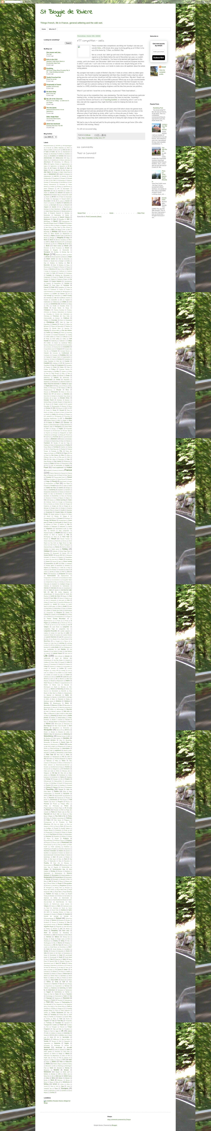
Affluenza (66, 162)
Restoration (68, 877)
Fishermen (61, 459)
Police (48, 818)
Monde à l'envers (57, 719)
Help (67, 534)
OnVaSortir (54, 777)
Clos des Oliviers (67, 330)
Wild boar (58, 1076)
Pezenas (46, 803)
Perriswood (53, 799)
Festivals (53, 451)
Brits (60, 259)
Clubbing (55, 332)
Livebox (68, 664)
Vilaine (54, 1053)
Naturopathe (66, 748)
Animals (70, 178)
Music (62, 744)
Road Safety (51, 883)
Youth (45, 1090)
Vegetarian (57, 1043)
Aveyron (67, 205)
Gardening (52, 489)
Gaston (68, 491)
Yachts (46, 1086)
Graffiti (63, 510)
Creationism (60, 365)
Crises (62, 367)
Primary (64, 836)
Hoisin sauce (55, 549)
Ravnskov (67, 861)
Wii (52, 1076)
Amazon (67, 174)
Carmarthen (57, 283)
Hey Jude (53, 543)
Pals (61, 787)
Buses (45, 269)
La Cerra (69, 614)
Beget (57, 225)
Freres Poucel (61, 479)
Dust (68, 410)
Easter (47, 414)
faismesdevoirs (59, 445)
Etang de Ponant (65, 435)
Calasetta (60, 273)
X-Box (62, 1084)
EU (45, 436)
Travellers (69, 1024)
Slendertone (47, 945)
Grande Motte (59, 512)
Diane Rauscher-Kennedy (51, 383)
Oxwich (60, 783)
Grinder (56, 516)
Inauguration (47, 577)
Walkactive (68, 1061)
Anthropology (54, 182)
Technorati (58, 996)
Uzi (58, 1037)
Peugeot (60, 801)
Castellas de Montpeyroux (62, 291)
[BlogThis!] (98, 135)
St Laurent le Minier (61, 969)
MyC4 (53, 746)
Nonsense (54, 762)
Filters (68, 455)
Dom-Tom (46, 396)
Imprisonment (65, 575)
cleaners (66, 328)
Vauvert (54, 1041)
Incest (47, 579)
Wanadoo (48, 1065)
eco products (48, 416)
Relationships (65, 867)
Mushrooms (54, 744)
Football (69, 467)
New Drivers (68, 752)
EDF (61, 418)
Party (64, 791)
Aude (45, 203)
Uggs (56, 1031)
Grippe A (66, 516)
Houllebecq (69, 559)
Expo (62, 441)
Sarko (70, 910)
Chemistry (46, 316)
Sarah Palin (55, 910)
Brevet (64, 256)
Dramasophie (55, 406)
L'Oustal (53, 614)
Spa (51, 959)
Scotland (46, 922)
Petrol (53, 801)
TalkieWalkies (58, 992)
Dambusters (47, 375)
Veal (60, 1041)
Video (68, 1049)
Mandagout (47, 687)
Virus (54, 1057)
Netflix (53, 752)
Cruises (46, 369)
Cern (47, 304)
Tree (47, 1027)
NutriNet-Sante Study (57, 767)
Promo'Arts (65, 842)
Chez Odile (66, 316)
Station (54, 973)
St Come (67, 965)
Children (46, 320)
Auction (67, 201)
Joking (45, 602)
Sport (57, 963)
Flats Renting (47, 461)
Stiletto (52, 977)
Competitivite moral (49, 349)
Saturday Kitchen (58, 912)
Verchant (47, 1047)
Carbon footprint (56, 281)
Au (54, 201)
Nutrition (67, 767)
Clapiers (67, 326)
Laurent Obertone (51, 637)
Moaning (53, 715)
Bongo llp (61, 243)
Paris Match (47, 791)
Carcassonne (68, 281)
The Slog (50, 1006)
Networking (60, 752)
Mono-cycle (58, 723)
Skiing (62, 940)
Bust (59, 269)
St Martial (54, 971)
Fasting (70, 447)
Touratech (59, 1016)
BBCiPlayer (47, 221)
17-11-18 (48, 147)
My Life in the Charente (54, 99)
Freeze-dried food (59, 477)
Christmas (50, 322)
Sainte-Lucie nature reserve (60, 904)
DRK (54, 408)
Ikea (68, 571)
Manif (55, 687)
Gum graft (58, 522)
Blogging (60, 237)
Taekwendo (68, 990)
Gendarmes (59, 493)
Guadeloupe (62, 520)
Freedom (48, 477)
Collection (62, 340)
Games (61, 487)
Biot (69, 229)
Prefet (60, 834)
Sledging (67, 943)
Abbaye (46, 153)
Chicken (57, 318)
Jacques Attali (59, 594)
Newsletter (47, 756)
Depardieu (67, 379)
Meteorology (60, 709)
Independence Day (51, 582)
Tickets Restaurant (57, 1012)
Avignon (46, 207)
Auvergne (53, 205)
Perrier (45, 799)
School (58, 918)
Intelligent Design (65, 584)
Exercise (54, 439)
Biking (59, 229)
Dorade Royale (57, 402)
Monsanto (67, 723)
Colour (56, 342)
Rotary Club (58, 887)
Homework (56, 553)
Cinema (54, 324)
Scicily (47, 920)
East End (69, 412)
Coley (64, 338)
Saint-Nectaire (60, 902)
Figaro (66, 453)
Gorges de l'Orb (56, 506)
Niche (51, 758)
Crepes (48, 367)
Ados (68, 158)
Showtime (55, 932)
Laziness (66, 637)
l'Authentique (68, 610)
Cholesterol (69, 320)
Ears (62, 412)
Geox (62, 495)
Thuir (56, 1010)
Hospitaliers (68, 557)
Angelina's (56, 178)
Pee (45, 797)
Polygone (67, 820)
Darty (54, 375)
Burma (62, 267)
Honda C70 (65, 553)
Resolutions (55, 875)
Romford (55, 885)
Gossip (63, 508)
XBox (68, 1084)
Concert (46, 353)
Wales (54, 1061)
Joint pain (61, 600)
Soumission (53, 955)
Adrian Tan (47, 160)
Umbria (53, 1033)
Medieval (67, 701)
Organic (67, 779)
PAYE (45, 795)
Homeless (46, 553)
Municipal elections (50, 740)
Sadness (46, 898)
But (63, 269)
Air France (53, 168)
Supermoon (49, 986)
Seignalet (58, 926)
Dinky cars (58, 385)
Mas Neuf (52, 693)
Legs (63, 645)
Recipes (56, 865)
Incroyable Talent (67, 579)
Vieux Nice (66, 1051)
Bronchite (67, 259)
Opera (62, 777)
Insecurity (46, 584)
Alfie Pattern (47, 172)
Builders (52, 263)
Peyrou (68, 801)
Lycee (65, 676)
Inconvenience (56, 579)
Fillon (47, 455)
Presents (48, 836)
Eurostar (55, 436)
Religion (46, 869)
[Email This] (96, 135)
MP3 (69, 736)
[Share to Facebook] (102, 135)
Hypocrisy (54, 567)
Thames (56, 1002)
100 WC (58, 145)
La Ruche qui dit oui (50, 624)
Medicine (58, 701)
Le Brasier (54, 639)
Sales (58, 906)
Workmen (60, 1080)
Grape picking (55, 514)
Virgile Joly (47, 1057)
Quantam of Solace (57, 852)
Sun (61, 983)
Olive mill (63, 773)
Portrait (56, 828)
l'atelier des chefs (57, 610)
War (54, 1065)
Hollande (55, 551)
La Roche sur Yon (65, 622)
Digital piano (49, 385)
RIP (50, 881)
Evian (47, 439)
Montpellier (48, 730)
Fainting (46, 445)
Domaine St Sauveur (63, 400)
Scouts (54, 922)
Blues (70, 239)
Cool (70, 355)
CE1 (61, 299)
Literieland (53, 664)
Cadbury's (62, 271)
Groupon (60, 518)
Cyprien (64, 371)
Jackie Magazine (63, 592)
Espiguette (63, 432)
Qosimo (68, 850)
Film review (54, 455)
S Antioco (59, 895)
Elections (66, 422)
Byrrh (68, 269)
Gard (45, 489)
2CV (55, 149)
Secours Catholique (64, 924)
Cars (52, 287)
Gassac (61, 491)
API (58, 188)
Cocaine (48, 334)
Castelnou (47, 293)
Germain (69, 495)
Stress (70, 979)
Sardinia (63, 910)
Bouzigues (47, 252)
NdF (51, 750)
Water (51, 1068)
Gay (52, 493)
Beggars (64, 225)
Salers (53, 906)
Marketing (60, 689)
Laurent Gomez (67, 635)
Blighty (53, 235)
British (70, 256)
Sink (68, 939)
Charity (46, 308)
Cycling (96, 138)
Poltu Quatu (57, 820)
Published (66, 846)
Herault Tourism (64, 538)
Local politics (66, 666)
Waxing (67, 1068)
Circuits (62, 324)
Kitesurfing (57, 608)
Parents (60, 789)
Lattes (67, 633)
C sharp (46, 271)
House (48, 561)
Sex (61, 928)
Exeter (62, 439)
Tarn (51, 994)
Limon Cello (54, 662)
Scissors (61, 920)
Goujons (69, 508)
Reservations (58, 873)
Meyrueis (69, 709)
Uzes (100, 138)
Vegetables (47, 1043)
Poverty (57, 832)
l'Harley (67, 612)
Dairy (63, 373)
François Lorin (52, 475)
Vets (56, 1049)
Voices (58, 1059)
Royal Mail (58, 891)
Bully (54, 265)
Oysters (48, 785)
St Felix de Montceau (50, 967)
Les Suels (54, 651)
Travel (61, 1025)
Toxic (60, 1018)
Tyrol (51, 1031)
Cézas (70, 304)
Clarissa (46, 328)
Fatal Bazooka (54, 449)
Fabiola (68, 441)
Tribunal (62, 1027)
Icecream (61, 569)
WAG (70, 1059)
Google (60, 502)
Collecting (54, 340)
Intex (60, 588)
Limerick (67, 660)
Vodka (52, 1059)
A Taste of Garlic (49, 151)
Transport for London (50, 1024)
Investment (67, 588)
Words (45, 1080)
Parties (56, 791)
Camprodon (47, 277)
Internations (66, 586)
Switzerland (51, 990)
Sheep (68, 928)
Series (48, 928)
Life (46, 655)
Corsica (59, 359)
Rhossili (63, 879)
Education (68, 418)
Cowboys (55, 363)
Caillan (48, 273)
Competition (89, 138)
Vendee (66, 1045)
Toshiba (51, 1016)
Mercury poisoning (65, 707)
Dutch (45, 412)
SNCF (70, 947)
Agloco (46, 166)
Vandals (46, 1041)
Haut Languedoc (64, 530)
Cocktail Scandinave (59, 334)
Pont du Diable (58, 824)
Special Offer (53, 961)
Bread (47, 256)
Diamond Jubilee (65, 381)
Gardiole (60, 489)
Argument (47, 194)
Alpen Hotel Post (65, 172)
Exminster (69, 439)
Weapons (46, 1070)
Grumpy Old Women (50, 520)
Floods (46, 463)
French (69, 477)
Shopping (54, 930)
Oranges (55, 779)
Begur (70, 225)
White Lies (66, 1074)
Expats (48, 441)
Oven (47, 783)
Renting (53, 871)
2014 (45, 149)
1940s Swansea (59, 147)
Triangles (54, 1027)
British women (50, 259)
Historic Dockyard (65, 545)
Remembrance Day (59, 869)
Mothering (67, 734)
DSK (65, 408)
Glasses (51, 500)
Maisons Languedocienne (62, 682)
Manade (66, 685)
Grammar (69, 510)
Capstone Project (62, 279)
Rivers (61, 881)
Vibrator (62, 1049)
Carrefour (66, 285)
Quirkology (47, 857)
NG (63, 756)
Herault (46, 538)
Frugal (70, 481)
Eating (54, 414)
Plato (68, 812)
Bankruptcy (57, 215)
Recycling (64, 865)
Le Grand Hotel (63, 639)
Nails (68, 746)
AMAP (61, 174)
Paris (67, 789)
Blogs (68, 237)
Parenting (49, 789)
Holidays (47, 551)
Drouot (60, 408)
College (70, 340)
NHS (68, 756)
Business (52, 269)
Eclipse (68, 414)
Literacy (46, 664)
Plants (53, 812)
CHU (61, 322)
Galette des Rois (51, 487)
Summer (54, 983)
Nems (65, 750)
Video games (48, 1051)
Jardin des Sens (55, 596)
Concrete (55, 353)
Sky (54, 943)
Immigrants (62, 573)
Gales (70, 485)
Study (56, 981)
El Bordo (49, 422)
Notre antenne (48, 764)
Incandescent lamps (66, 577)
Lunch (58, 676)
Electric (46, 424)
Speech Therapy (65, 961)
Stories (64, 977)
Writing (46, 1084)
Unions (59, 1033)
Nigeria (70, 758)
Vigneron (46, 1053)
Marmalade (55, 691)
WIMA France (68, 1076)
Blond (45, 239)
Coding (70, 334)
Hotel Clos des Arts (51, 559)
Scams (60, 914)
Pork (61, 826)
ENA (47, 428)
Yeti (57, 1086)
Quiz (54, 857)
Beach (55, 221)
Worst (45, 1082)
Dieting (64, 383)
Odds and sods (48, 771)
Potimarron (58, 830)
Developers (55, 381)
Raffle (45, 859)
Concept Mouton (65, 351)
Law (60, 637)
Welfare (46, 1074)
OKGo (57, 771)
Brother (46, 261)
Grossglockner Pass (49, 518)
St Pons (61, 971)
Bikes (53, 229)
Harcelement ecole (61, 528)
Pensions (51, 797)
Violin (63, 1055)
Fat (47, 449)
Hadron (62, 524)
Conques (54, 355)
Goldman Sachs (51, 502)
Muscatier (55, 742)
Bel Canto (49, 227)
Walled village (57, 1063)
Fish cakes (52, 459)
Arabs (45, 192)
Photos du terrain (51, 79)
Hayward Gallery (48, 532)
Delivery (56, 377)
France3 (63, 473)
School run (69, 918)
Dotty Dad (67, 402)
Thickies (53, 1008)
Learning (61, 643)
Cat (69, 293)
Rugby (56, 893)
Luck (52, 676)
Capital (53, 279)
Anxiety (59, 186)
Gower (57, 510)
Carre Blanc (56, 285)
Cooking (63, 355)
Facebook (47, 443)
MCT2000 (62, 697)
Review (48, 879)
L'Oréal (46, 614)
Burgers (55, 267)
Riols (45, 881)
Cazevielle (54, 299)
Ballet (70, 209)
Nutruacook (47, 768)
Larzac (53, 633)
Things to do (61, 1008)
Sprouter (53, 965)
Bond (54, 243)
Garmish (67, 489)
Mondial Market (53, 721)
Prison (48, 838)
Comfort (58, 345)
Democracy (66, 377)
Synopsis (60, 990)
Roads (60, 883)
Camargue (69, 273)
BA (60, 207)
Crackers (67, 363)
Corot (53, 359)
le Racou (65, 641)
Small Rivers (53, 947)
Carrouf (46, 287)
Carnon (46, 285)
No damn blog (51, 92)
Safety (55, 898)
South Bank (68, 957)
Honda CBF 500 (60, 555)
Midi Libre (67, 711)
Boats (52, 241)
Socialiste (67, 949)
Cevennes (54, 304)
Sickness (60, 934)
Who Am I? (52, 29)
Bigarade (46, 229)
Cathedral (49, 297)
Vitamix (46, 1059)
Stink (58, 977)
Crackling (46, 365)
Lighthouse (47, 658)
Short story (65, 930)
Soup (60, 955)
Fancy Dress (47, 447)
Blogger (52, 237)
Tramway (49, 1022)
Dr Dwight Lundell (57, 404)
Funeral (46, 485)
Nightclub (49, 760)
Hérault (53, 539)
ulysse (70, 1031)
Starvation (47, 973)
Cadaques (54, 271)
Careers (48, 283)
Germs (55, 498)
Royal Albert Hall (61, 889)
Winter (61, 1078)
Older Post (140, 213)
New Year (49, 754)
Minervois (52, 713)
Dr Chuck (46, 404)
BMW (47, 241)
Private (57, 838)
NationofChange (54, 748)
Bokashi (48, 243)
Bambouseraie (66, 211)
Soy (47, 959)
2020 (50, 149)
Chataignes (47, 310)
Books (66, 246)
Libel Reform (68, 651)
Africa (45, 164)
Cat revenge (47, 295)
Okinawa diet (66, 771)
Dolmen (59, 394)
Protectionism (47, 844)
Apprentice (47, 190)
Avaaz (60, 205)
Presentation (68, 834)
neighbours (58, 750)
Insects (68, 582)
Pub (59, 844)
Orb (61, 779)
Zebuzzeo (52, 1090)
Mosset (53, 732)
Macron (62, 678)
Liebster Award (57, 653)
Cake (53, 273)
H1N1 (55, 524)
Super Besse (68, 983)
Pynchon (67, 848)
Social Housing (57, 949)
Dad (47, 373)
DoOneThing (47, 402)
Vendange (57, 1045)
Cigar (67, 322)
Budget (61, 261)
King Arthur (49, 608)
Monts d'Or (60, 730)
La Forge (67, 616)
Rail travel (53, 859)
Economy (67, 416)
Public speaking (55, 846)
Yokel (68, 1086)
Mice (47, 711)
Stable (68, 971)
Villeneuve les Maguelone (51, 1055)
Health (58, 532)
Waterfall (59, 1068)
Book (47, 246)
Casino (61, 289)
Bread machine (56, 256)
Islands (57, 590)
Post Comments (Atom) (93, 217)
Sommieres (67, 953)
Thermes (46, 1008)
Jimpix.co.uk (68, 598)
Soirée (51, 953)
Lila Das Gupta (58, 660)
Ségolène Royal (48, 926)
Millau (45, 713)
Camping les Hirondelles (62, 275)
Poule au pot (68, 830)
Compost (59, 349)
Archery (52, 192)
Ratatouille (53, 861)
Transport (67, 1022)
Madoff (53, 680)
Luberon (46, 676)
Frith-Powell (63, 481)
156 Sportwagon (67, 145)
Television (66, 998)
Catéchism (57, 295)
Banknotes (47, 215)
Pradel (63, 832)
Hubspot (69, 563)
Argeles (68, 192)
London (61, 668)
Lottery (51, 672)
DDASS (61, 375)
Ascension (69, 196)
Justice (55, 604)
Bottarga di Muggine (51, 250)
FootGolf (48, 470)
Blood (51, 239)
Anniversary (61, 180)
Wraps (51, 1082)
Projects (48, 842)
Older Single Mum (52, 117)
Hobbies (46, 549)
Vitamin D (67, 1057)
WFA (59, 1074)
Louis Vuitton (68, 672)
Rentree (60, 871)
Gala (65, 485)
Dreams (64, 406)
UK (62, 1031)
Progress (69, 840)
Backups (46, 209)
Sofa (45, 953)
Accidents (53, 156)
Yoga (62, 1086)
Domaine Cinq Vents (64, 396)
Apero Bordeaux (49, 188)
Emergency (58, 426)
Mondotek (63, 721)
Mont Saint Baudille (60, 725)
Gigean (61, 498)
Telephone (58, 998)
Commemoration (67, 345)
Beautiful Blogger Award (50, 223)
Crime (55, 367)
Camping (48, 275)
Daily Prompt (55, 373)
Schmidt (66, 916)
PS (55, 844)
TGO (48, 1002)
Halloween (63, 526)
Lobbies (58, 666)
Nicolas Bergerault (60, 758)
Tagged (48, 992)
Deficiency (47, 377)
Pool (51, 826)
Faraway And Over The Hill (54, 125)
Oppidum (69, 777)
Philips (45, 806)
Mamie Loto (56, 685)
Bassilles (61, 219)
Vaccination (65, 1037)
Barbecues (47, 219)
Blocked (68, 235)
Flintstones (67, 461)
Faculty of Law (58, 443)
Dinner (65, 385)
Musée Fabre (65, 742)
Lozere (67, 674)
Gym (70, 522)
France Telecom (54, 473)
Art (52, 197)
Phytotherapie (48, 808)
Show (45, 932)
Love (61, 674)
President (56, 836)
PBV (50, 795)
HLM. (68, 547)
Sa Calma (67, 895)
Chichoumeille (48, 318)
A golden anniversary (52, 86)
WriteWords (66, 1082)
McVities (69, 697)
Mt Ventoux (47, 738)
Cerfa (70, 301)
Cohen (58, 336)
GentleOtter (55, 495)
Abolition (67, 153)
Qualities (46, 852)
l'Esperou (59, 612)
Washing (60, 1065)
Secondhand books (49, 924)
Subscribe (158, 57)
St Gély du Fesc (63, 967)
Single (52, 939)
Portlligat (48, 828)
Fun (57, 483)
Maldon (46, 685)
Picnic (48, 810)
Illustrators (53, 573)
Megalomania (57, 703)
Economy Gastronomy (50, 418)
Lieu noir (67, 653)
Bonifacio (69, 243)
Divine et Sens (65, 392)
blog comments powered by (119, 1119)
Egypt (64, 420)
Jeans (61, 598)
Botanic (67, 248)
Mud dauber (57, 738)
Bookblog (49, 68)
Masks (60, 693)
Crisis (68, 367)
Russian (52, 895)
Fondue (67, 465)
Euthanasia (68, 436)
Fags (68, 443)
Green (70, 514)
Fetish (51, 453)
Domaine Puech (49, 400)
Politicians (69, 818)
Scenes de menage (51, 916)
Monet (70, 721)
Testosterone (68, 1000)
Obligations (56, 768)
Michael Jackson (56, 711)
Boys (83, 138)
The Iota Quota (51, 108)
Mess (45, 709)
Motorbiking (48, 736)
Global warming (60, 500)
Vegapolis (67, 1041)
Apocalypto (66, 188)
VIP (69, 1055)
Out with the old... (164, 149)
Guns (65, 522)
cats (55, 297)
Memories (47, 705)
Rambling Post (158, 108)
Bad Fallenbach (55, 209)
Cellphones (56, 301)
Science (54, 920)
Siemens (48, 936)
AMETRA (56, 176)
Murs (60, 740)
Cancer (61, 277)
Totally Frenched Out (53, 77)
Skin (68, 940)
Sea (68, 922)
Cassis (68, 289)
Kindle (65, 606)
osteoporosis (68, 781)
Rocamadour (68, 883)
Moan (47, 715)
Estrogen (55, 435)
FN (47, 465)
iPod (45, 590)
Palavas (55, 787)
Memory (54, 705)
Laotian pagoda (65, 631)
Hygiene (46, 567)
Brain (64, 254)
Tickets (46, 1012)
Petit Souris (63, 799)
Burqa (68, 267)
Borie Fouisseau (57, 248)
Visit (60, 1057)
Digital (70, 383)
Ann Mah (53, 180)
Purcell (61, 848)
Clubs (62, 332)
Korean (70, 608)
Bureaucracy (47, 267)
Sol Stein (58, 953)
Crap (52, 365)
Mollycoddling (62, 717)
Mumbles (66, 738)
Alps (45, 174)
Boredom (46, 248)
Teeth (65, 996)
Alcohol (58, 170)
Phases (55, 803)
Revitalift (55, 879)
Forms (55, 470)
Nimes (64, 760)
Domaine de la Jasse (50, 398)
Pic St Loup (68, 808)
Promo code (56, 842)
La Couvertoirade (58, 616)
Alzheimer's (52, 174)
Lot (69, 670)
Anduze (64, 176)
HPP (57, 563)
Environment (56, 430)
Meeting (46, 703)
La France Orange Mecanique (54, 618)
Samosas (55, 908)
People (68, 797)
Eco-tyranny (58, 416)
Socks (68, 951)
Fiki (71, 453)
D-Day (70, 371)
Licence (48, 653)
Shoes (46, 930)
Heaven (60, 534)
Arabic (68, 190)
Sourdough (53, 957)
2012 (68, 147)
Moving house (61, 736)
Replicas (67, 871)
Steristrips (63, 975)
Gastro (46, 493)
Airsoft (62, 168)
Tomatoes (53, 1014)
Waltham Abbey (67, 1063)
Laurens (58, 635)
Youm (56, 1088)
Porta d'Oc (69, 826)
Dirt (69, 387)
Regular (56, 867)
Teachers (69, 994)
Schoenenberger (48, 918)
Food (46, 467)
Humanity (59, 565)
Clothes (48, 332)
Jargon (65, 596)
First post (61, 457)
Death (68, 375)
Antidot (52, 186)
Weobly (53, 1074)
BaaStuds (67, 207)
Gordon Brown (59, 504)
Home (44, 29)
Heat (53, 534)
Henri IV (56, 536)
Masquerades (68, 693)
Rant (65, 859)
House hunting (67, 561)
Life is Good (58, 656)
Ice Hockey (53, 569)
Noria (60, 762)
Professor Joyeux (59, 840)
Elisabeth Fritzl (48, 426)
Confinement (65, 353)
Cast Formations (48, 291)
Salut (47, 908)
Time (68, 1012)
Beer (52, 225)
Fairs (52, 445)
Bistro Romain (55, 233)
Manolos (63, 687)
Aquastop (60, 190)
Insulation (54, 584)
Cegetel (67, 299)
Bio (64, 229)
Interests (46, 586)
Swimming (62, 988)
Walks (48, 1064)
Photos (66, 806)
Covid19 (46, 363)
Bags (64, 209)
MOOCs (67, 730)
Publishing (47, 848)
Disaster (58, 389)
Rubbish (48, 893)
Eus (62, 436)
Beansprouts (65, 221)
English (61, 428)
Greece (64, 514)
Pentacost (60, 797)
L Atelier (48, 610)
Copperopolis (66, 357)
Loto (45, 672)
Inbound (55, 577)
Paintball (69, 785)
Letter (60, 651)
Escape (55, 432)
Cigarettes (47, 324)
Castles (54, 293)
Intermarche (55, 586)
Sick (54, 934)
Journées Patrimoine (64, 602)
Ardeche (60, 192)
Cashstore (53, 289)
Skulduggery (47, 943)
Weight (57, 1072)
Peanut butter (59, 795)
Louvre (55, 674)
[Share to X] (100, 135)
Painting (48, 787)
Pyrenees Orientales (50, 850)
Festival (63, 449)
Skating (55, 940)
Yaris (51, 1086)
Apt (54, 190)
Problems (66, 838)
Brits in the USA (52, 59)
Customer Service (64, 369)
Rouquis (67, 887)
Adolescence (59, 158)
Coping (48, 357)
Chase (67, 308)
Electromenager (54, 424)
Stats (59, 973)
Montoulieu (66, 727)
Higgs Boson (63, 543)
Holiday (65, 549)
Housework (49, 563)
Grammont (49, 512)
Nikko (56, 760)
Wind (47, 1078)
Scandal (67, 914)
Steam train (66, 973)
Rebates (66, 863)
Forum (60, 470)
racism (61, 857)
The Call (48, 54)
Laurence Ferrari (48, 635)
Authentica (66, 203)
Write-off (58, 1082)
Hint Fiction (53, 545)
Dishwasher (54, 392)
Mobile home (62, 715)
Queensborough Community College (54, 855)
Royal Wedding (67, 891)
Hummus (67, 565)
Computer (54, 351)
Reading (46, 863)
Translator (58, 1022)
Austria (59, 203)
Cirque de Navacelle (57, 326)
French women (51, 479)
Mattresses (47, 697)
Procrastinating (48, 840)
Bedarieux (69, 223)
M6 (56, 678)
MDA (47, 699)
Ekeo (70, 420)
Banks (67, 215)
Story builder (54, 979)
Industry (61, 582)
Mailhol (68, 680)
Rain (60, 859)
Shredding (66, 932)
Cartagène (61, 287)
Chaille (54, 305)
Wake (47, 1061)
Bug (45, 263)
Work (52, 1080)
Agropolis (62, 166)
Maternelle (58, 695)
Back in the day (51, 93)
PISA (62, 810)
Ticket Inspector (65, 1010)
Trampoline (69, 1020)
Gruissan (67, 518)
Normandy (67, 762)
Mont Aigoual (48, 725)
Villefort (67, 1053)
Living (45, 666)
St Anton (60, 965)
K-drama (62, 604)
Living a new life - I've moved (164, 127)
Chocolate (54, 320)
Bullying (61, 265)
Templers (46, 1000)
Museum (46, 744)
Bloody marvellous (61, 239)
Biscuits (64, 231)
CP (61, 363)
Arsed (47, 196)
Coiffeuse (65, 336)
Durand (61, 410)
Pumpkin (54, 848)
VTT (104, 138)
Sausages (47, 914)
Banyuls (55, 217)
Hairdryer (46, 526)
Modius (53, 717)
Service (55, 928)
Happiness (49, 528)
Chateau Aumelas (59, 310)
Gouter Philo (49, 510)
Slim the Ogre (57, 945)
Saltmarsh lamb (67, 906)
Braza (70, 254)
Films (62, 455)
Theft (68, 1006)
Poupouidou (49, 832)
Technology (49, 996)
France (68, 470)
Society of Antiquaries (57, 951)
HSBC (63, 563)
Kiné (70, 606)
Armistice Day (56, 194)
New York (60, 754)
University (67, 1033)
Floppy (52, 463)
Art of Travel (60, 196)
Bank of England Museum (52, 213)
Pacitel (55, 785)
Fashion (63, 447)
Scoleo (68, 920)
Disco (67, 389)
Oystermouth (68, 783)
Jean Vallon (53, 598)
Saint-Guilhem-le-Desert (59, 899)
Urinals (46, 1035)
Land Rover (55, 626)
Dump (54, 410)
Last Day (60, 633)
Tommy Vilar (62, 1014)
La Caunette (61, 614)
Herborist (57, 541)
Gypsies (48, 524)
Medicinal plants (48, 701)
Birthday (55, 231)
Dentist (58, 379)
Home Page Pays (65, 551)
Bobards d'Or (61, 241)
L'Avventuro (49, 612)
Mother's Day (48, 734)
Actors (68, 156)
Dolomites (67, 394)
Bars (54, 219)
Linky (68, 662)
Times (45, 1014)
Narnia (45, 748)
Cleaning (46, 330)
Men (60, 705)
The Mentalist (47, 1004)
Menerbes (67, 705)
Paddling (62, 785)
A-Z (59, 151)
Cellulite (64, 301)
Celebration (47, 301)
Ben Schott (66, 227)
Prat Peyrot (53, 834)
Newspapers (56, 756)
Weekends (47, 1072)
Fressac (70, 479)
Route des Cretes (49, 889)
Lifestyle (67, 656)
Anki (47, 180)
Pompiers (61, 822)
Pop (56, 826)
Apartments (66, 186)
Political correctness (57, 818)
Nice (45, 758)
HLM (63, 547)
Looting (63, 670)
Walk (61, 1061)
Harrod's (52, 530)
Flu (71, 463)
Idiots (57, 571)
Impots (70, 573)
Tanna (45, 994)
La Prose (65, 620)
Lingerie (62, 662)
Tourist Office (68, 1016)
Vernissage (59, 1047)
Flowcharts (65, 463)
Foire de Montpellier (56, 465)
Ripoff (55, 881)
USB (55, 1035)
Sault (68, 912)
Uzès (99, 48)
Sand (63, 908)
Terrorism (59, 1000)
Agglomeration (66, 164)
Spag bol (57, 959)
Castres (62, 293)
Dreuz (70, 406)
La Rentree (54, 622)
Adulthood (55, 160)
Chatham (69, 312)
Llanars (52, 666)
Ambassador (47, 176)
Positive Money (48, 830)
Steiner (46, 975)
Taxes (57, 994)
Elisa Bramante (65, 424)
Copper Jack (56, 357)
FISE (68, 457)
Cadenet (69, 271)
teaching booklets (111, 100)
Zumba (52, 1092)
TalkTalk (67, 992)
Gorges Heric (54, 508)
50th (68, 149)
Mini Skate (69, 713)
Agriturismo (54, 166)
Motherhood (58, 734)
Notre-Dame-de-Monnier (62, 764)
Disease (46, 392)
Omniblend (62, 775)
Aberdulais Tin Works (57, 153)
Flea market (57, 461)
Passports (66, 793)
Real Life (56, 863)
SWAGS (46, 988)
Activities (61, 156)
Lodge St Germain (50, 668)
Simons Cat (66, 936)
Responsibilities (65, 875)
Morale (46, 732)
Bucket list (54, 261)
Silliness (57, 936)
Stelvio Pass (54, 975)
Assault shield (66, 198)
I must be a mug (64, 567)
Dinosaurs (53, 387)
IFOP (63, 571)
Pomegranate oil (49, 822)
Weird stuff (66, 1072)
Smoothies (63, 947)
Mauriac (54, 697)
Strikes (49, 981)
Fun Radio (67, 483)
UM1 (47, 1033)
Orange (48, 779)
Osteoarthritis (58, 781)
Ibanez (46, 569)
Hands (70, 526)
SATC (48, 912)
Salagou (46, 906)
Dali (69, 373)
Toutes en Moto (51, 1018)
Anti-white (62, 184)
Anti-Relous (64, 182)
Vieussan (57, 1051)
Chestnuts (56, 316)
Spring (63, 963)
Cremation (69, 365)
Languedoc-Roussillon (50, 631)
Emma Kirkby (68, 426)
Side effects (68, 934)
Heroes (64, 541)
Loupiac (48, 674)
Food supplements (58, 467)
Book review (57, 245)
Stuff (63, 981)
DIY (53, 394)
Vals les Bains (66, 1039)
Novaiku (46, 767)
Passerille (57, 793)
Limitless (46, 662)
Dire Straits (62, 387)
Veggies (66, 1043)
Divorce (46, 394)
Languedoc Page (49, 629)
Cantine (46, 279)
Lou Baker (59, 672)
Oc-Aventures (65, 768)
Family (68, 445)
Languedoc (66, 626)
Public (64, 844)
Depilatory (46, 381)
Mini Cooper (60, 713)
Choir (61, 320)
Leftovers (57, 645)
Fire (55, 457)
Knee (64, 608)
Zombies (64, 1090)
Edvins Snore (51, 420)
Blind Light (60, 235)
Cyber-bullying (48, 371)
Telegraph (49, 998)
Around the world (67, 194)
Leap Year (54, 643)
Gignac (68, 498)
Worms (68, 1080)
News (67, 754)
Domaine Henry (64, 398)
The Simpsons (58, 1004)
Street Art (63, 979)
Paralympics (68, 787)
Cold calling (55, 338)
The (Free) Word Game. (53, 118)
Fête (60, 451)
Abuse (45, 156)
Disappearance (48, 389)
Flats (68, 459)
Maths (67, 695)
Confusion (47, 355)
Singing (46, 939)
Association (47, 201)
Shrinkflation (47, 934)
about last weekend (53, 124)
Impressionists (51, 575)
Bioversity (46, 231)
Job (47, 600)
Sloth (65, 945)
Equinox (48, 432)
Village (60, 1053)
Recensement (48, 865)
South (60, 957)
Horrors (54, 557)
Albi (52, 170)
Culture (53, 369)
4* (59, 149)
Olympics (53, 775)
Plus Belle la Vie (60, 816)
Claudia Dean (56, 328)
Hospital (60, 557)
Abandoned (66, 151)
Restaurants (48, 877)
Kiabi (59, 606)
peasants (67, 795)
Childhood (66, 318)
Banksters (46, 217)
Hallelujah (54, 526)
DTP (70, 408)
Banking (67, 213)
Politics (48, 820)
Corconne (46, 359)
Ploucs (64, 814)
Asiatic (48, 198)
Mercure (55, 707)
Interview (53, 588)
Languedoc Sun (64, 629)
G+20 (59, 485)
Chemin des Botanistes (62, 314)
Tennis (53, 1000)
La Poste (57, 620)
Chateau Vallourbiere (58, 312)
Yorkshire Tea (48, 1088)
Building (61, 263)
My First (48, 746)
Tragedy (46, 1020)
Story (47, 979)
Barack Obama (64, 217)
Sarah (164, 67)
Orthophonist (47, 781)
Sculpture (61, 922)
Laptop (46, 633)
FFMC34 (58, 453)
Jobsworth (53, 600)
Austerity (51, 203)
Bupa (68, 265)
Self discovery (68, 926)
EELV (59, 420)
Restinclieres (59, 877)
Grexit (48, 516)
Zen (58, 1090)
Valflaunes (56, 1039)
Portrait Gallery (65, 828)
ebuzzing (60, 414)
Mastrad (49, 695)
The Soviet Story (60, 1006)
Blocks (45, 237)
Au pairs (60, 201)
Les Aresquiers (65, 647)
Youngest (64, 1088)
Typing (45, 1031)
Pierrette (56, 810)
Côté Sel (59, 361)
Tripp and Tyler (57, 1029)
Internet (46, 588)
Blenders (46, 235)
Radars (68, 857)
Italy (52, 592)
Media (68, 699)
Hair (68, 524)
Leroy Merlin (55, 647)
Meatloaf (60, 699)
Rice (68, 879)
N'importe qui (61, 746)
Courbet (67, 361)
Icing (67, 569)
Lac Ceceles (61, 624)
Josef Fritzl (53, 602)
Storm (70, 977)
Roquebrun (63, 885)
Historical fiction (48, 547)
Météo (52, 709)
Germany (48, 498)
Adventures (47, 162)
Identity (51, 571)
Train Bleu (60, 1020)
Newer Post (81, 213)
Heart (64, 532)
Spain (64, 959)
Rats (60, 861)
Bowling (56, 252)
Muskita (70, 744)
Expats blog (55, 441)
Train (52, 1020)
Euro (49, 436)
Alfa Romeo (66, 170)
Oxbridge (53, 783)
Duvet (57, 412)
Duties (51, 412)
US (51, 1035)
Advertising (57, 162)
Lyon (51, 678)
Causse (46, 299)
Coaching (69, 332)
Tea (63, 994)
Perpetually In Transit (53, 84)
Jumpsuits (46, 604)
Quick (68, 855)
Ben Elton (57, 227)
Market (53, 689)
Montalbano (56, 727)
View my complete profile (162, 72)
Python (61, 850)
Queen (68, 852)
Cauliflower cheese (64, 297)
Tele (70, 996)
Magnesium (60, 680)
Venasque (47, 1045)
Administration (48, 158)
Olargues (46, 773)
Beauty (62, 223)
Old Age (54, 773)
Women (67, 1078)
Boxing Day (65, 252)
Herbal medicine (48, 541)
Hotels (61, 559)
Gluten (70, 500)
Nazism (46, 750)
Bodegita (69, 241)
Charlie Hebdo (56, 308)
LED (51, 645)
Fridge (47, 481)
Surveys (67, 986)
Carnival (66, 283)
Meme (67, 703)
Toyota (68, 1018)
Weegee (66, 1070)
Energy (54, 428)
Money (48, 723)
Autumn (46, 205)
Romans (48, 885)
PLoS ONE (56, 814)
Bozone (58, 254)
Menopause (47, 707)
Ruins (63, 893)
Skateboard (47, 940)
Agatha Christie (54, 164)
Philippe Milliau (65, 803)
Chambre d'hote (64, 305)
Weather (56, 1070)
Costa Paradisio (48, 361)
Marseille (63, 691)
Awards (54, 207)
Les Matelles (62, 649)
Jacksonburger (48, 594)
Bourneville (66, 250)
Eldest (57, 422)
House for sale (56, 561)
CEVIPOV (63, 304)
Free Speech (68, 475)
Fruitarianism (49, 483)
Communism (57, 347)
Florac (58, 463)
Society (46, 951)
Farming (55, 447)
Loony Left (55, 670)
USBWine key (63, 1035)
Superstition (58, 986)
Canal (54, 277)
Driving (48, 408)
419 (64, 149)
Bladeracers (66, 233)
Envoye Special (67, 430)
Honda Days (164, 198)
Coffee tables (49, 336)
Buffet (68, 261)
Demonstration (48, 379)
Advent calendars (65, 160)
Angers (63, 178)
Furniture (53, 485)
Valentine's (47, 1039)
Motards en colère (63, 732)
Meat (53, 699)
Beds (47, 225)
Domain (54, 396)
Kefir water (52, 606)
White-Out (46, 1076)
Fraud (60, 475)
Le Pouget (56, 641)
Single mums (61, 939)
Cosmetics (67, 359)
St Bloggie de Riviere (66, 12)
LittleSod (60, 664)
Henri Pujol (65, 536)
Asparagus (56, 198)
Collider (49, 342)
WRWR (55, 1084)
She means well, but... (53, 52)
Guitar (51, 522)
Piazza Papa (58, 808)
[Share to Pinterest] (105, 135)
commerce (48, 347)
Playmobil (46, 814)
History (57, 547)
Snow (48, 949)
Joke (68, 600)
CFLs (47, 305)
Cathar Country (67, 295)
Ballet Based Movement (52, 211)
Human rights (50, 565)
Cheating (49, 314)
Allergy (56, 172)
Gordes (50, 504)
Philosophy (56, 806)
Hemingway (47, 536)
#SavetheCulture (48, 145)
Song (45, 955)
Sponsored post (48, 963)
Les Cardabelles (49, 649)
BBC (68, 219)
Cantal (68, 277)
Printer (70, 836)
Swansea (54, 988)
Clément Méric (55, 330)
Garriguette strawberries (50, 491)
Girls (45, 500)
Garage (68, 487)
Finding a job (48, 457)
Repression (47, 873)
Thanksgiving (66, 1002)
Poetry (70, 816)
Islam (50, 590)
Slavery (60, 943)
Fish (45, 459)
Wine (53, 1078)
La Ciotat (48, 616)
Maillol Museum (48, 682)
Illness (46, 573)
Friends (54, 481)
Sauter (54, 914)
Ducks (48, 410)
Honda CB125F (48, 555)
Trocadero (67, 1029)
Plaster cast (61, 812)
